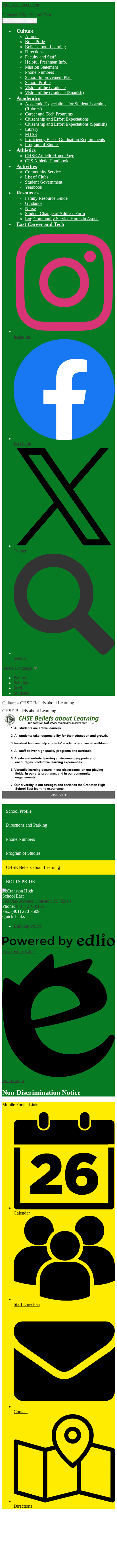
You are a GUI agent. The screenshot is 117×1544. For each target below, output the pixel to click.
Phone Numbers (39, 72)
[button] (25, 31)
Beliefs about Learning (45, 46)
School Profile (38, 82)
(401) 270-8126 (30, 906)
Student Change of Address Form (55, 213)
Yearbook (33, 187)
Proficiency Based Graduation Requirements (65, 139)
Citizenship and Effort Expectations (57, 119)
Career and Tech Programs (49, 114)
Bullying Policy (28, 926)
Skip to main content (20, 4)
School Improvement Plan (48, 77)
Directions (34, 51)
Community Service (43, 171)
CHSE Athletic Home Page (49, 155)
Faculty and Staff (40, 56)
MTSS (31, 134)
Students (21, 693)
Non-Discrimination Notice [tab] (41, 1092)
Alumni (32, 36)
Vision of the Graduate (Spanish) (54, 92)
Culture (9, 702)
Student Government (43, 182)
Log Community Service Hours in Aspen (62, 218)
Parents (20, 677)
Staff (18, 688)
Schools (21, 682)
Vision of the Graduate (45, 87)
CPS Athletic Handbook (46, 160)
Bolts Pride (35, 41)
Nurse (30, 208)
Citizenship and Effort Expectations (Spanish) (66, 124)
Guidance (33, 203)
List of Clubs (36, 177)
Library (31, 129)
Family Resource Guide (46, 198)
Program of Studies (42, 144)
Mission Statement (41, 67)
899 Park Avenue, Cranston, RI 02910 (36, 901)
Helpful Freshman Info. (46, 62)
